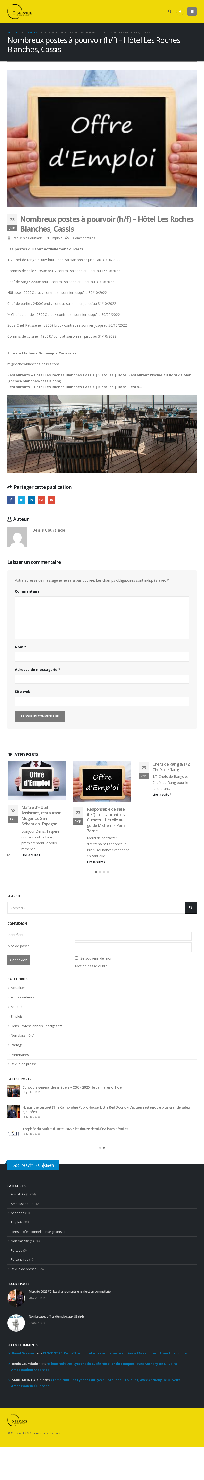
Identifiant (15, 935)
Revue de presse (24, 1064)
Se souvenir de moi (95, 958)
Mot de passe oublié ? (92, 966)
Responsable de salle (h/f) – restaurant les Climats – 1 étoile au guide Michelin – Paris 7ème (40, 820)
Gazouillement (21, 499)
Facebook (11, 499)
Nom (20, 647)
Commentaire (27, 591)
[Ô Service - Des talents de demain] (19, 11)
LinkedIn (31, 499)
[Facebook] (180, 11)
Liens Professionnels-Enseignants (36, 1026)
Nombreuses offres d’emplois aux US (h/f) (55, 1107)
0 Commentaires (83, 238)
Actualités (18, 987)
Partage (17, 1045)
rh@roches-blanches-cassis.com (33, 364)
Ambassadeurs (22, 997)
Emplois (56, 238)
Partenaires (20, 1054)
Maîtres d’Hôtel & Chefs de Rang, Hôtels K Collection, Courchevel (174, 769)
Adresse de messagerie (37, 669)
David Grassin (23, 1352)
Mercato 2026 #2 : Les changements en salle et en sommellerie (71, 1087)
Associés (17, 1006)
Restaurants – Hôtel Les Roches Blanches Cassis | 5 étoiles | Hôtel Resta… (74, 387)
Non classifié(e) (22, 1035)
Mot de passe (18, 946)
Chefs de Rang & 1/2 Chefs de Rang (105, 766)
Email (51, 499)
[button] (96, 872)
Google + (41, 499)
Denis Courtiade (31, 238)
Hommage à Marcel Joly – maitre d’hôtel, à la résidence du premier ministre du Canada (91, 1127)
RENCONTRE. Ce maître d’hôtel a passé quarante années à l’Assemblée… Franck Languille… (116, 1352)
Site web (22, 691)
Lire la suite (30, 862)
